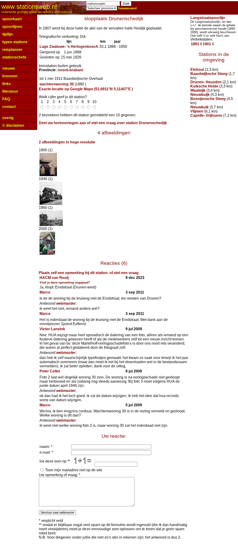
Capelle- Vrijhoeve (206, 115)
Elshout (197, 69)
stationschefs (14, 57)
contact (9, 107)
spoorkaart (12, 19)
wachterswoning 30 (57, 84)
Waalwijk (197, 90)
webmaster (66, 303)
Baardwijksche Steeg (209, 74)
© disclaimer (13, 125)
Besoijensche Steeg (208, 99)
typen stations (14, 42)
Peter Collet (50, 371)
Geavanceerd (127, 8)
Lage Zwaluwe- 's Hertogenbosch (69, 46)
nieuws (8, 68)
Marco (45, 292)
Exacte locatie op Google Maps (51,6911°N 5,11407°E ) (86, 89)
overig (7, 118)
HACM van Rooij (54, 278)
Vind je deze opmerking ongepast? (65, 282)
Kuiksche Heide (204, 86)
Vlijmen (196, 111)
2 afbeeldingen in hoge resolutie (67, 142)
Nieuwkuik (199, 107)
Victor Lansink (52, 329)
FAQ (6, 99)
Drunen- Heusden (206, 82)
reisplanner (12, 50)
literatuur (10, 91)
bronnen (9, 76)
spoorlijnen (12, 27)
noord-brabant (70, 70)
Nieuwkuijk (200, 95)
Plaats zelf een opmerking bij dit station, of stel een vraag (89, 273)
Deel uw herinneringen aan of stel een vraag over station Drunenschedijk (103, 123)
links (6, 84)
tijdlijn (7, 34)
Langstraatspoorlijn (207, 18)
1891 (195, 44)
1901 (207, 44)
